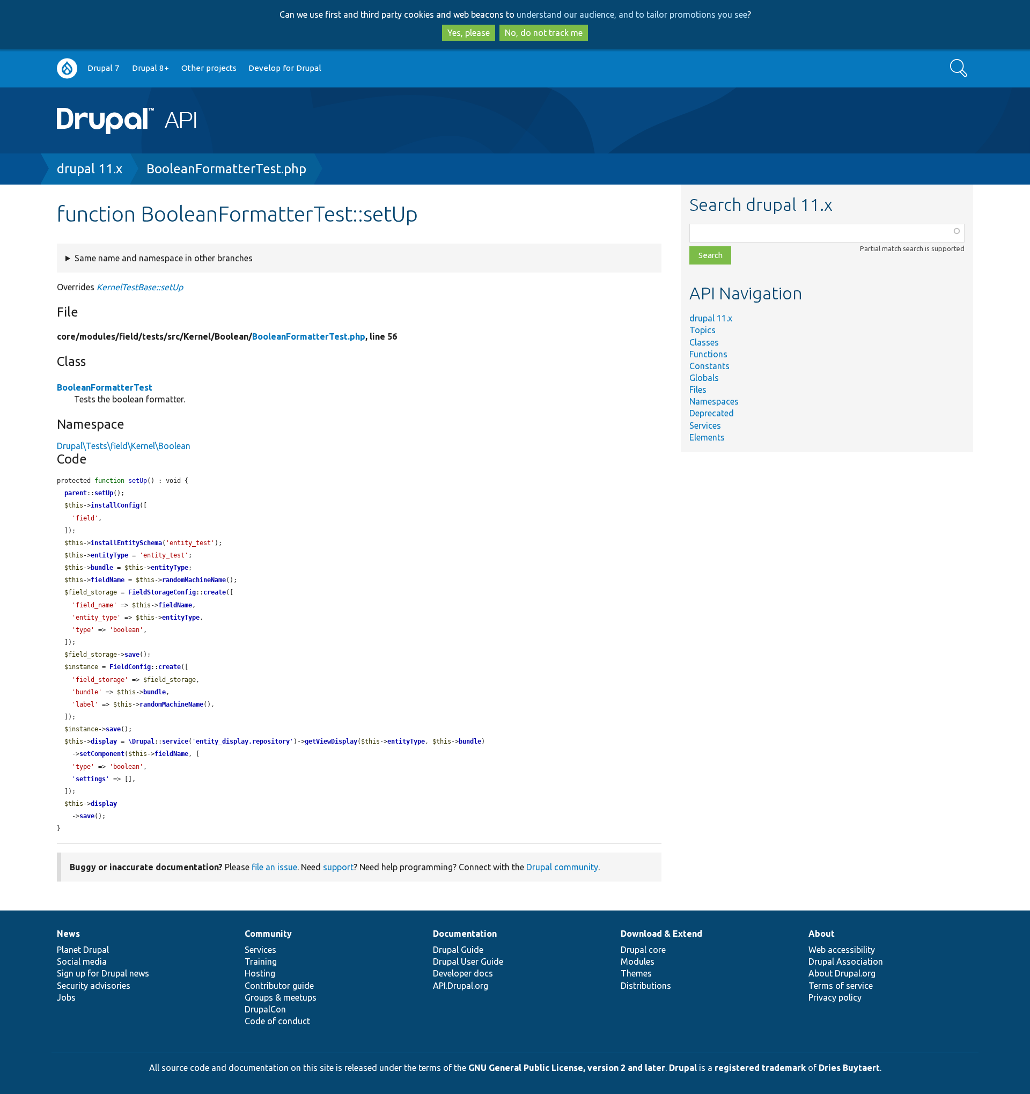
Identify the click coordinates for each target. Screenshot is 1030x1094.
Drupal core (643, 950)
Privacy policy (835, 997)
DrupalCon (265, 1009)
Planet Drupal (83, 950)
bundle (102, 567)
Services (705, 425)
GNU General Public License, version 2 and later (566, 1068)
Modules (637, 961)
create (214, 592)
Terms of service (840, 985)
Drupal (683, 1068)
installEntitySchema (126, 543)
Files (698, 389)
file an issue (274, 867)
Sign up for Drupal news (103, 973)
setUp (103, 493)
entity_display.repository (243, 741)
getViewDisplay (331, 741)
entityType (109, 555)
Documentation (465, 933)
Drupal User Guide (468, 961)
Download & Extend (661, 933)
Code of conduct (277, 1021)
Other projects (209, 67)
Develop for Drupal (284, 67)
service (175, 741)
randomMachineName (194, 580)
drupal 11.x (89, 168)
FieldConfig (130, 667)
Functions (708, 354)
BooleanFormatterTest (104, 387)
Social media (82, 961)
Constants (709, 366)
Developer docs (463, 973)
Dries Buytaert (849, 1068)
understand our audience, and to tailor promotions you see (632, 14)
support (338, 867)
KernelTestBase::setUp (140, 287)
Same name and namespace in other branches (164, 258)
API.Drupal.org (460, 985)
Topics (702, 330)
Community (268, 933)
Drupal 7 (103, 67)
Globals (704, 378)
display (104, 741)
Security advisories (93, 985)
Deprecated (711, 413)
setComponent (101, 754)
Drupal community (562, 867)
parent (75, 493)
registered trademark (760, 1068)
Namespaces (714, 401)
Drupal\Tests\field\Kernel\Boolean (123, 446)
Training (261, 961)
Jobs (66, 997)
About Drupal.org (842, 973)
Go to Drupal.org (67, 68)
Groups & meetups (281, 997)
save (131, 654)
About (821, 933)
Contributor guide (279, 985)
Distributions (646, 985)
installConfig (115, 505)
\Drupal (141, 741)
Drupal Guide (458, 950)
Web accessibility (841, 950)
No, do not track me (544, 33)
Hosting (260, 973)
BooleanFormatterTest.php (226, 168)
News (68, 933)
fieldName (107, 580)
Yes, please (468, 33)
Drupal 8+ (150, 67)
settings (91, 779)
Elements (707, 437)
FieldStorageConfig (162, 592)
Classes (704, 342)
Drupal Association (845, 961)
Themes (636, 973)
